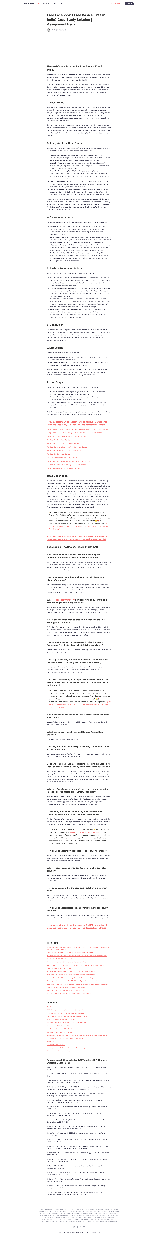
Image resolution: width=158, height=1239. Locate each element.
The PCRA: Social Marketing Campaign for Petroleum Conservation (67, 1022)
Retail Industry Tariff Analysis (63, 1219)
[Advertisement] (79, 48)
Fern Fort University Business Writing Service (77, 1232)
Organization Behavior (74, 1211)
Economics (63, 1211)
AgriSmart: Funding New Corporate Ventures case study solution (66, 987)
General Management (53, 1213)
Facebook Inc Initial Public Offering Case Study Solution (66, 465)
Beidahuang (50, 1041)
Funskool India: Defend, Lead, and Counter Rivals (61, 1019)
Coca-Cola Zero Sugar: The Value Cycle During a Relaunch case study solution (70, 952)
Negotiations (97, 1213)
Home (38, 3)
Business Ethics (102, 1211)
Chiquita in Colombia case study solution (59, 968)
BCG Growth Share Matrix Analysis (105, 1219)
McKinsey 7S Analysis (47, 1221)
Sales (56, 1211)
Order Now (116, 3)
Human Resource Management (70, 1213)
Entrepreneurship (114, 1211)
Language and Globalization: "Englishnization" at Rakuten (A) (65, 1038)
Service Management (62, 1215)
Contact (129, 3)
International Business (77, 1215)
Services (46, 3)
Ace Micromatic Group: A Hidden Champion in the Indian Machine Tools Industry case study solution (77, 955)
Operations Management (110, 1213)
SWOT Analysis (89, 1209)
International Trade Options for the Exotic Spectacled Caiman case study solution (71, 974)
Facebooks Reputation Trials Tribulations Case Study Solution (68, 461)
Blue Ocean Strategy (75, 1221)
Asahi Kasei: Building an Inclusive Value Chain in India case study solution (69, 993)
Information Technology (47, 1215)
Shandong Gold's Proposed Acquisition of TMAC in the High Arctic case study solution (72, 981)
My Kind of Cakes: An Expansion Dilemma (59, 1032)
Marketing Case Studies (46, 1211)
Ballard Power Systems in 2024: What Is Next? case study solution (67, 962)
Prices (61, 3)
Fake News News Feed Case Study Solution (62, 458)
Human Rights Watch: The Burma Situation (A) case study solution (66, 990)
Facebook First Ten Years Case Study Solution (63, 443)
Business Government (89, 1211)
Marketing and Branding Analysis (104, 1217)
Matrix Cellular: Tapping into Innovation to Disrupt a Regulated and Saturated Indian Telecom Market (77, 1035)
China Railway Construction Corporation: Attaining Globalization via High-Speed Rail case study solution (78, 984)
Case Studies (64, 1209)
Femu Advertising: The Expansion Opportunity (60, 1051)
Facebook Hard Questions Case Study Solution (63, 468)
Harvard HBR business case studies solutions (86, 832)
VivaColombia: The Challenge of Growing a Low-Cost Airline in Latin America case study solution (75, 965)
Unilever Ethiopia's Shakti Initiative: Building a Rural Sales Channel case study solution (72, 978)
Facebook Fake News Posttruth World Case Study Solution (67, 447)
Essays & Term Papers (76, 1209)
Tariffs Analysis (48, 1217)
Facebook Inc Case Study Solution (59, 440)
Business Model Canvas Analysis (83, 1219)
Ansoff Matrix (87, 1221)
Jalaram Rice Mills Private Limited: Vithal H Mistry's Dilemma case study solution (71, 971)
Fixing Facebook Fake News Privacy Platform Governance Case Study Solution (74, 433)
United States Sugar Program (56, 1044)
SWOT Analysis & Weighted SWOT (96, 1215)
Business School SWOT (62, 1217)
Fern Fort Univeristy (65, 600)
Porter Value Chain (47, 1219)
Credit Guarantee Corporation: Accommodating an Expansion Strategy (68, 1016)
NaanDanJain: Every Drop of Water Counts (59, 1029)
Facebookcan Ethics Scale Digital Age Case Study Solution (67, 436)
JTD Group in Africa (53, 1007)
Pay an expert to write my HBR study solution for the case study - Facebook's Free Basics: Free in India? (80, 704)
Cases (54, 3)
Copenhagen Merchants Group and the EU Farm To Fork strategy (66, 1048)
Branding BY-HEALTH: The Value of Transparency (61, 1026)
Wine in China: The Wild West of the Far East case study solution (66, 959)
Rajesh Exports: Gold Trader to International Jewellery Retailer (65, 1013)
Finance (42, 1213)
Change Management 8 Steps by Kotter (105, 1221)
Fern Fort (29, 3)
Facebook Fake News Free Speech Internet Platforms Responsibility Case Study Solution (77, 429)
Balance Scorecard (61, 1221)
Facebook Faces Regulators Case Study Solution (64, 450)
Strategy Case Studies (111, 1209)
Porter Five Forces (76, 1217)
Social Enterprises (86, 1213)
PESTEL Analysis (113, 1215)
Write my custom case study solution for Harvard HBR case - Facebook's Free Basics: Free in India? (80, 526)
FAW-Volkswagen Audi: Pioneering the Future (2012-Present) (65, 1010)
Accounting (99, 1209)
